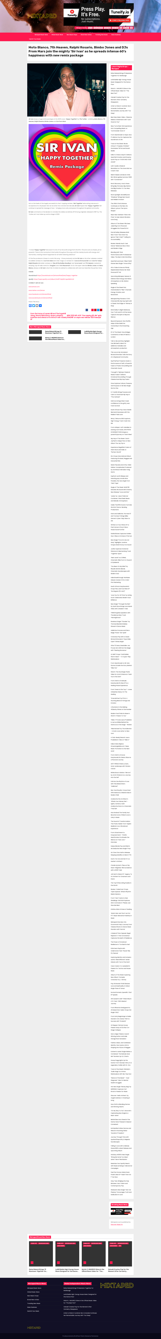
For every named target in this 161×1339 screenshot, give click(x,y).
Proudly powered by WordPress (71, 1336)
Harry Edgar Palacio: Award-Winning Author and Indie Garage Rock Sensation (120, 1036)
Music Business (116, 35)
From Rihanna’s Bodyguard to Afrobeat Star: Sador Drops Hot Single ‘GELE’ (121, 1010)
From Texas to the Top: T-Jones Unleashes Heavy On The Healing (121, 691)
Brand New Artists (86, 35)
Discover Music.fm (117, 1224)
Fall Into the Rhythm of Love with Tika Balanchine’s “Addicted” (120, 783)
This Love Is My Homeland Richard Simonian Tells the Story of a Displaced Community (121, 354)
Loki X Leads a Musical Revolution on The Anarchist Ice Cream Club (121, 168)
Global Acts (34, 1243)
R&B (131, 28)
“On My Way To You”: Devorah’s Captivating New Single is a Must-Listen (121, 1113)
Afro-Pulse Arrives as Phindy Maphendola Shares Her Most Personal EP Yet (120, 270)
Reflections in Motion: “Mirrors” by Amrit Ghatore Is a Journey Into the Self (121, 775)
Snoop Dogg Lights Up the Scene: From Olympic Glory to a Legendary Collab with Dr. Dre (121, 1062)
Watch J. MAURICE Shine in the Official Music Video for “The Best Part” (54, 339)
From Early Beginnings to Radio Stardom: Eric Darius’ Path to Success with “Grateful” (121, 1018)
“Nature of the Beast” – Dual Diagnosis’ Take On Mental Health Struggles (120, 1080)
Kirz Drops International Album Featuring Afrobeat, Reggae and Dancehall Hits (121, 458)
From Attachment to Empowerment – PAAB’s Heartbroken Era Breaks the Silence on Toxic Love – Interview (120, 837)
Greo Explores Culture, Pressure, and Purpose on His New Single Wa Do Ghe (121, 385)
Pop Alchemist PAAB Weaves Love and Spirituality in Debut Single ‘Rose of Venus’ (120, 986)
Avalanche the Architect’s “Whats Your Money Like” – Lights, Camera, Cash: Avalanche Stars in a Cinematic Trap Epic (121, 803)
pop (120, 1245)
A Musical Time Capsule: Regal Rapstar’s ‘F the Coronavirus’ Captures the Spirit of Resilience (121, 935)
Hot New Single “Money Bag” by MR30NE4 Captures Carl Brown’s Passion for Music (121, 1089)
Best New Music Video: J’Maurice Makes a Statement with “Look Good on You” (121, 119)
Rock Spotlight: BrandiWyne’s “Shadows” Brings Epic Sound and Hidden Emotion (120, 197)
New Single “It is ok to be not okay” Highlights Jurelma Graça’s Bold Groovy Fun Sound (121, 542)
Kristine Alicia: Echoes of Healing (121, 909)
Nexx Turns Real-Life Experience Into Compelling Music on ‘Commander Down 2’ (121, 128)
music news (115, 28)
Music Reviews (61, 1245)
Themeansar (94, 1336)
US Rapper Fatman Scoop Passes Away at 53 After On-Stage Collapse (120, 1027)
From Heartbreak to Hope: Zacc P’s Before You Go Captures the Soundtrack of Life (121, 137)
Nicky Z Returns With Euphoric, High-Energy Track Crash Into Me (121, 421)
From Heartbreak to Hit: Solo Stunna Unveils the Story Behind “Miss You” (121, 665)
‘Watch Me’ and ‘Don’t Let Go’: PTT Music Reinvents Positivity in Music (121, 915)
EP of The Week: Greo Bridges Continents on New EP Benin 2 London (120, 334)
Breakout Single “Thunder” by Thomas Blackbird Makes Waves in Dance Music (120, 624)
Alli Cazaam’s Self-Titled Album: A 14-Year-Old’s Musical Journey (121, 1001)
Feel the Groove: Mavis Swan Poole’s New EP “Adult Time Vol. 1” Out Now (121, 1174)
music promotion (98, 28)
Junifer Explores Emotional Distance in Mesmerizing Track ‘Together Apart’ (121, 551)
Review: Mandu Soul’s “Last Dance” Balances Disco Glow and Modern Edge (120, 246)
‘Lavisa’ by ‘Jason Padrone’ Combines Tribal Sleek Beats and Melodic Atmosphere (120, 498)
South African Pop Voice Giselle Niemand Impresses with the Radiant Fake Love (121, 412)
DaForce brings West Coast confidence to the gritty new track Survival (120, 403)
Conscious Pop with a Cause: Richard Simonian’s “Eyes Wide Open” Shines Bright (121, 639)
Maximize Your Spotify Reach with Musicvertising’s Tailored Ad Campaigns (121, 1165)
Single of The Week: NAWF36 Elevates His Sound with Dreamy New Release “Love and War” (121, 489)
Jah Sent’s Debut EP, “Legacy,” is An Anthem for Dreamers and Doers (121, 876)
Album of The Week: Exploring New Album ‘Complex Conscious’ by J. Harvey (120, 977)
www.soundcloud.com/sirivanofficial (40, 298)
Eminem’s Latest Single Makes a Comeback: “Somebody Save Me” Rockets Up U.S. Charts (121, 1054)
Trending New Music (101, 35)
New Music (126, 28)
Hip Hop (90, 28)
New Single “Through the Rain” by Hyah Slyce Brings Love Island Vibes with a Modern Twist (121, 606)
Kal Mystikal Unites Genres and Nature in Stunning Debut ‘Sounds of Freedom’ (121, 1130)
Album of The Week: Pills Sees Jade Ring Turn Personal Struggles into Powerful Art (120, 226)
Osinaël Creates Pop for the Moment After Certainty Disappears (120, 99)
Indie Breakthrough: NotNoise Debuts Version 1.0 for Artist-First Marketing (120, 580)
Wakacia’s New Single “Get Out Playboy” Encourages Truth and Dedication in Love (121, 1192)
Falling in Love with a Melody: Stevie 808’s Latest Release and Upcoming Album (121, 1148)
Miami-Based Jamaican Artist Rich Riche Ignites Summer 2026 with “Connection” (121, 177)
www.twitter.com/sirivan (37, 290)
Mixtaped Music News (41, 35)
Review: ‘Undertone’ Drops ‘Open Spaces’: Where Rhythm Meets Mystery (121, 891)
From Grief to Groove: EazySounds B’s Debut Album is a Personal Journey (121, 757)
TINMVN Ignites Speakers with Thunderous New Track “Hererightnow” (120, 615)
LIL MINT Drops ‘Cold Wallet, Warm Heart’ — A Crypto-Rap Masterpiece (120, 656)
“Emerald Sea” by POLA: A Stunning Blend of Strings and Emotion (120, 700)
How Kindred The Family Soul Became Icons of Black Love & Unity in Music (120, 815)
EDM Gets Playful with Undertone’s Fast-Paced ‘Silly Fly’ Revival (120, 950)
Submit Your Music (35, 39)
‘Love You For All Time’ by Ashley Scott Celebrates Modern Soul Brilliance (121, 597)
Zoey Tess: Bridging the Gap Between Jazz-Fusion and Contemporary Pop (120, 1183)
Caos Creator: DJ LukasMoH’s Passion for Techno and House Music (121, 968)
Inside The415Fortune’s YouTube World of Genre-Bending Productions (121, 507)
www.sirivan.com (34, 287)
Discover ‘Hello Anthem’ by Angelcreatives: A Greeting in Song (120, 1098)
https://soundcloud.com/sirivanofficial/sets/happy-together (57, 275)
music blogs (107, 28)
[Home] (30, 35)
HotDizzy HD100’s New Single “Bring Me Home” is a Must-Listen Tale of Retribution (120, 1157)
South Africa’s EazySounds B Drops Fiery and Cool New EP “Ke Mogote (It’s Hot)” (120, 588)
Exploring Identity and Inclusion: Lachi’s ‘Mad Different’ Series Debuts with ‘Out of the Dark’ (121, 959)
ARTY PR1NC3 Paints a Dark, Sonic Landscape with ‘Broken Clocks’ (120, 766)
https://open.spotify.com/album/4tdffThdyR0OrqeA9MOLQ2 (54, 279)
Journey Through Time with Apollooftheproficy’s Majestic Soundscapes (120, 1139)
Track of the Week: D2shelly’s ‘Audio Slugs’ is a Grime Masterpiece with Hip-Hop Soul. (121, 1071)
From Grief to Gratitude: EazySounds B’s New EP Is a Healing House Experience (119, 683)
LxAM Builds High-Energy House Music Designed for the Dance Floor (93, 333)
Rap (121, 28)
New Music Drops (72, 35)
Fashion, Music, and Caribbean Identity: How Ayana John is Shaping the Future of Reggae (121, 1045)
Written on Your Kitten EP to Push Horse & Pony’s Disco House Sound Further (120, 527)
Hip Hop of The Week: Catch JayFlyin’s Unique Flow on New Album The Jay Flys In (120, 441)
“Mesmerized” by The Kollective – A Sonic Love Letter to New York (121, 731)
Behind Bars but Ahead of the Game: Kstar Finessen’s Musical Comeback (121, 1122)
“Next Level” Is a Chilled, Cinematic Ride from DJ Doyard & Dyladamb (121, 560)
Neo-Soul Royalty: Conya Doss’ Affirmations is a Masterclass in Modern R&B (121, 792)
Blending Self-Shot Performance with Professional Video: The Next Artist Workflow (121, 254)
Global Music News (57, 35)
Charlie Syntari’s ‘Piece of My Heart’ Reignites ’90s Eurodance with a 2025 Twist (121, 867)
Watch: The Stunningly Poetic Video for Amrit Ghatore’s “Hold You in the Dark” (121, 674)
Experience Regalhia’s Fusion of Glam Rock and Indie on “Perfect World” (121, 449)
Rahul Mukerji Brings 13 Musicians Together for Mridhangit (53, 333)
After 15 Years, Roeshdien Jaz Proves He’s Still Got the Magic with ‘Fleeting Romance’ (121, 648)
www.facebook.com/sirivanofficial (40, 294)
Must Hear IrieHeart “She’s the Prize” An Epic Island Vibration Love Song (120, 217)
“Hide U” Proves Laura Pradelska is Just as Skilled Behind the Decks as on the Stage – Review (121, 722)
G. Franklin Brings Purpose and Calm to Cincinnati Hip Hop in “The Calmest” (121, 394)
